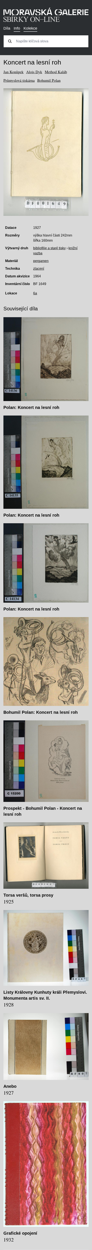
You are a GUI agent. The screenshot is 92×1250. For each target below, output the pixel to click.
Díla (6, 28)
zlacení (38, 268)
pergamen (41, 261)
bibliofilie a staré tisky (49, 248)
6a (35, 293)
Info (17, 28)
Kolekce (30, 28)
